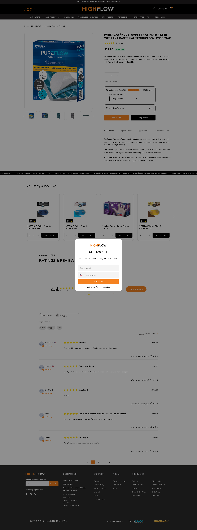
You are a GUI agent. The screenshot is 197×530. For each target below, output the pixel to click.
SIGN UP (98, 282)
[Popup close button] (118, 242)
